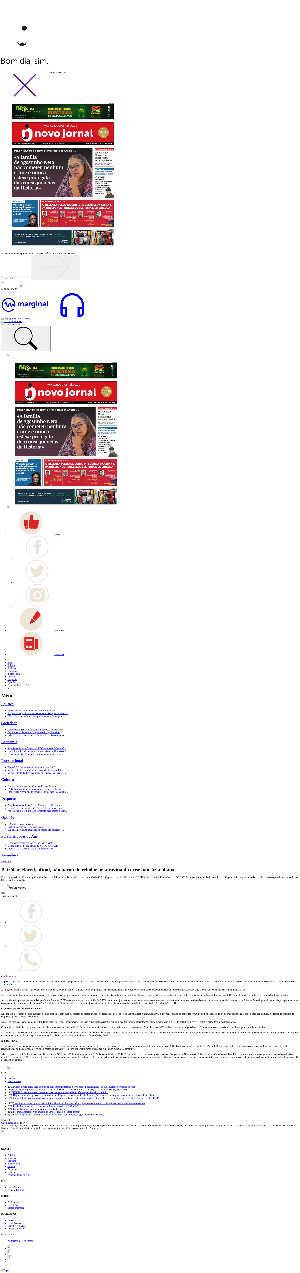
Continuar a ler (8, 976)
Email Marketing (9, 1267)
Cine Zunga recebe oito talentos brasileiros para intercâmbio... (38, 792)
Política (7, 704)
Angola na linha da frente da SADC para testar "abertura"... (37, 748)
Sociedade (9, 723)
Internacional (12, 761)
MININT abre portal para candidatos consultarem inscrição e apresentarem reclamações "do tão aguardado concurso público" (74, 1086)
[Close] (24, 96)
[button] (35, 533)
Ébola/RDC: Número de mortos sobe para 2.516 (31, 767)
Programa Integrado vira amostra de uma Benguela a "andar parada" (46, 1111)
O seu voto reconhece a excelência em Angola (30, 843)
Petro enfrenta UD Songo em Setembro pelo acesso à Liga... (37, 810)
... (8, 688)
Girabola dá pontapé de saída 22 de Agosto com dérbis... (35, 808)
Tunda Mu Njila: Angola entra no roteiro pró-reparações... (36, 829)
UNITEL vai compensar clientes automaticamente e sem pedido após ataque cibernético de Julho (60, 1092)
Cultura (7, 780)
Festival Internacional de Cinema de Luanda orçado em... (36, 786)
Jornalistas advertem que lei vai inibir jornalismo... (32, 710)
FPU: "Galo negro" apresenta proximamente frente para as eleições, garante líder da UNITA (58, 1114)
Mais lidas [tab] (13, 1078)
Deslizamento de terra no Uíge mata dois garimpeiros (34, 732)
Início (10, 662)
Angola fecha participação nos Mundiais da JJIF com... (35, 805)
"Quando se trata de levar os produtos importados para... (35, 754)
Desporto (8, 798)
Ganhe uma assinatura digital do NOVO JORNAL (33, 845)
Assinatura (10, 855)
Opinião (7, 817)
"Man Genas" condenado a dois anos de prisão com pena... (37, 735)
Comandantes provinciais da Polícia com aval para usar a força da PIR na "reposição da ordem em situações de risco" (71, 1089)
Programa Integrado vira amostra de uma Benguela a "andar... (38, 713)
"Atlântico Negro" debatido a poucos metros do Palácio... (36, 789)
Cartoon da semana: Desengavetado (25, 827)
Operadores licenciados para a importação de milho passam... (38, 751)
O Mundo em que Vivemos (21, 824)
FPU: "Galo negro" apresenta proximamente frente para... (36, 716)
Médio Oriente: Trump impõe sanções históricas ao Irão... (36, 770)
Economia (9, 742)
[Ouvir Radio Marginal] (48, 315)
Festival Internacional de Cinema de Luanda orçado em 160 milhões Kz (48, 1106)
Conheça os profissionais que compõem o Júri (30, 848)
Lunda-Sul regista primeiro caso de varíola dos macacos (35, 729)
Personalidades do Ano (19, 836)
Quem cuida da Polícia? (13, 1122)
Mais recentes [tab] (14, 1081)
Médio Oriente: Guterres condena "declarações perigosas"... (37, 773)
